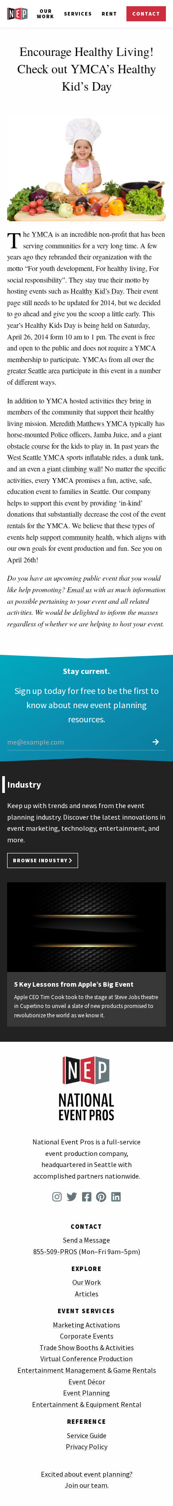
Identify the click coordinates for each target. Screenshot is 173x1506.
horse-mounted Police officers (48, 434)
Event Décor (86, 1381)
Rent (109, 13)
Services (78, 13)
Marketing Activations (86, 1324)
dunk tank (148, 457)
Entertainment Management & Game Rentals (86, 1370)
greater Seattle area (33, 370)
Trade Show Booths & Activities (86, 1347)
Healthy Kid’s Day (97, 290)
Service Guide (86, 1435)
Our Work (45, 14)
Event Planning (86, 1392)
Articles (86, 1293)
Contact (146, 13)
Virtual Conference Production (86, 1358)
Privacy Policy (86, 1446)
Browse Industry (41, 860)
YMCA (42, 234)
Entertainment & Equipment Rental (87, 1404)
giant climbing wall (74, 468)
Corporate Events (87, 1335)
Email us (79, 589)
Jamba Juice (110, 434)
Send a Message (86, 1239)
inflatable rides (105, 457)
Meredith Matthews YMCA (89, 423)
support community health (76, 537)
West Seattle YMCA (36, 457)
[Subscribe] (155, 742)
